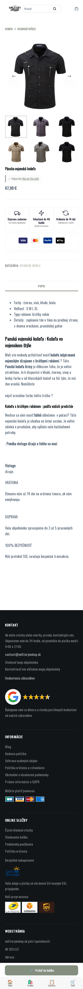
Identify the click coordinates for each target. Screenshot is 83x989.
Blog (8, 746)
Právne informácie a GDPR (22, 781)
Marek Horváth (31, 178)
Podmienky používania (19, 844)
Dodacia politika (15, 753)
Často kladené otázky (19, 830)
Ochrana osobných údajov (21, 760)
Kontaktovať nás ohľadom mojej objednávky (32, 669)
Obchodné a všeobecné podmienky (26, 774)
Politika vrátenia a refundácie (24, 767)
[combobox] (36, 8)
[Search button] (54, 8)
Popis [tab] (41, 286)
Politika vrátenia (16, 851)
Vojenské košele (30, 265)
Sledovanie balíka (16, 837)
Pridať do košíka (44, 970)
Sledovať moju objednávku (21, 662)
